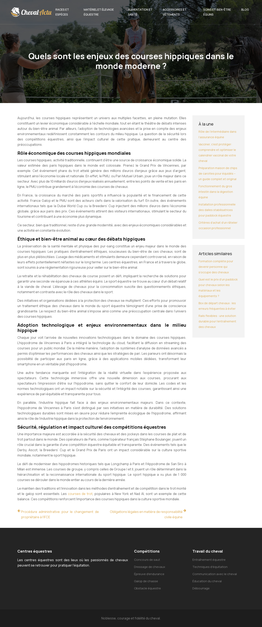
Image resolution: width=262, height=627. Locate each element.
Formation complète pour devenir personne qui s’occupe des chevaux (216, 266)
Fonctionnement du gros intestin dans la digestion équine (216, 191)
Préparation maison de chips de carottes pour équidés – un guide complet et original (218, 173)
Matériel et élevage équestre (99, 12)
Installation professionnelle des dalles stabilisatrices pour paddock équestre (217, 209)
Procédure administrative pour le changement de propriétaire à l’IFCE (60, 514)
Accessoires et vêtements (174, 12)
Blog (245, 9)
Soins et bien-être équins (217, 12)
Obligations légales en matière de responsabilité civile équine (146, 514)
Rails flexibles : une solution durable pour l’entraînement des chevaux (217, 321)
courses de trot (80, 493)
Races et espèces (62, 12)
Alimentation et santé (140, 12)
